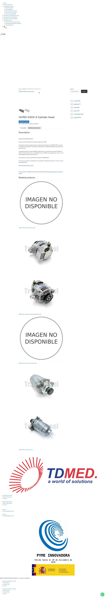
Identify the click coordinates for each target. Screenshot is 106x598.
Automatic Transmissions (11, 10)
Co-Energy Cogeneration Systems (13, 23)
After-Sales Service (7, 497)
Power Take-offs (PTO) (10, 14)
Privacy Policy (6, 582)
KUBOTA (24, 88)
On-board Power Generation (10, 17)
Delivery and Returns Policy (9, 581)
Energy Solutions (8, 20)
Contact (5, 498)
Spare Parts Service (7, 495)
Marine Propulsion (8, 4)
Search (71, 89)
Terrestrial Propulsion (9, 6)
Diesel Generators (9, 25)
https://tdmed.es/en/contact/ (26, 165)
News (4, 509)
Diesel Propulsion (9, 7)
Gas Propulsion (9, 9)
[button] (39, 93)
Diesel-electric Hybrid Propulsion (11, 15)
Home (20, 88)
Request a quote (24, 121)
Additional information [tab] (34, 128)
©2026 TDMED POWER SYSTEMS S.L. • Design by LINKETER (15, 578)
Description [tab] (23, 128)
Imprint (5, 585)
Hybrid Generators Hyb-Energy (12, 21)
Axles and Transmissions (11, 12)
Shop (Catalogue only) (8, 511)
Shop (5, 3)
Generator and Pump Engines (11, 18)
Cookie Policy (6, 584)
